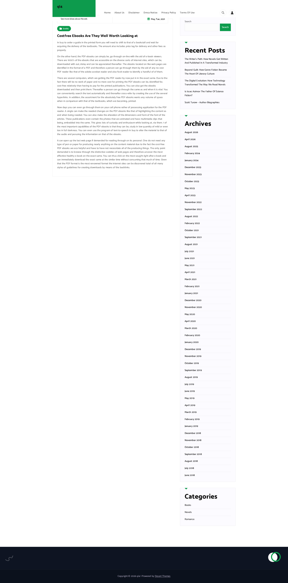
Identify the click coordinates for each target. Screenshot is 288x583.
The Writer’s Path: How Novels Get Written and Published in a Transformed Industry (206, 61)
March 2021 (191, 279)
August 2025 (191, 146)
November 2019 (193, 356)
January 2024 (192, 160)
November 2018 (193, 440)
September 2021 (193, 237)
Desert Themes (162, 576)
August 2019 (191, 377)
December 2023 (193, 167)
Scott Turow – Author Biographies (202, 102)
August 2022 (191, 216)
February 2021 (192, 286)
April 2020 (190, 321)
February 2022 (192, 223)
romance (189, 519)
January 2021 (191, 293)
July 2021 (189, 251)
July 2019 (189, 384)
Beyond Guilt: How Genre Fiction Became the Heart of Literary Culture (206, 72)
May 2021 (189, 265)
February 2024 (192, 153)
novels (188, 512)
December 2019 (193, 349)
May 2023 (190, 188)
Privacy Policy (168, 13)
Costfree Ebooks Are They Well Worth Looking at (97, 36)
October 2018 (192, 447)
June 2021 (190, 258)
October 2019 (192, 363)
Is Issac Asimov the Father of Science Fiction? (204, 93)
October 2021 (192, 230)
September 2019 (193, 370)
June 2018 (190, 475)
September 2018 (193, 454)
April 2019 (190, 405)
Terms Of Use (187, 13)
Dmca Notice (150, 13)
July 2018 (189, 468)
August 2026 (191, 132)
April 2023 (190, 195)
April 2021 (190, 272)
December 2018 (193, 433)
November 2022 (193, 202)
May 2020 (190, 314)
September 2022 (193, 209)
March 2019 (191, 412)
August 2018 (191, 461)
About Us (119, 13)
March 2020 (191, 328)
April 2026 (190, 139)
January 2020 (192, 342)
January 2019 (191, 426)
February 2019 (192, 419)
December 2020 (193, 300)
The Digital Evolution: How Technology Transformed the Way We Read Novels (205, 83)
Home (107, 13)
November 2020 (193, 307)
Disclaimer (134, 13)
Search (188, 22)
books (66, 28)
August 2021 (191, 244)
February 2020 (192, 335)
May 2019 (189, 398)
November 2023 (193, 174)
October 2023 (192, 181)
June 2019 (190, 391)
